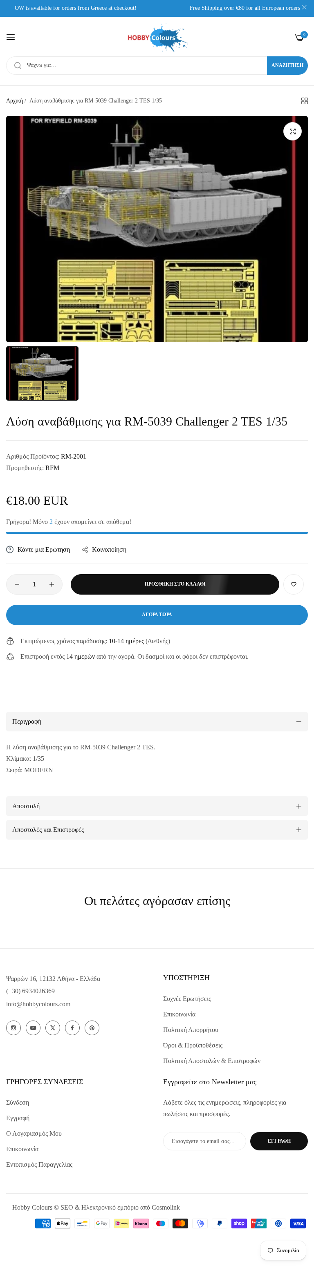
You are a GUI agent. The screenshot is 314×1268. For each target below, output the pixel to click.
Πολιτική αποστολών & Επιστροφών (211, 1060)
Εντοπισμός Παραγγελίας (39, 1164)
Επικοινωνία (179, 1014)
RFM (52, 467)
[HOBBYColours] (157, 37)
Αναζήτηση (287, 65)
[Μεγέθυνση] (292, 131)
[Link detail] (13, 1028)
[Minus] (17, 584)
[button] (293, 584)
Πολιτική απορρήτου (190, 1029)
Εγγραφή (17, 1117)
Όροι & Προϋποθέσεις (192, 1045)
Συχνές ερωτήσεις (187, 998)
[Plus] (52, 584)
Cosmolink (166, 1207)
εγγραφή (279, 1141)
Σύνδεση (17, 1102)
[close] (304, 8)
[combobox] (157, 65)
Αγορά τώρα (157, 614)
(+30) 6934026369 (30, 990)
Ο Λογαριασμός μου (34, 1133)
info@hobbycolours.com (38, 1004)
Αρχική (14, 101)
